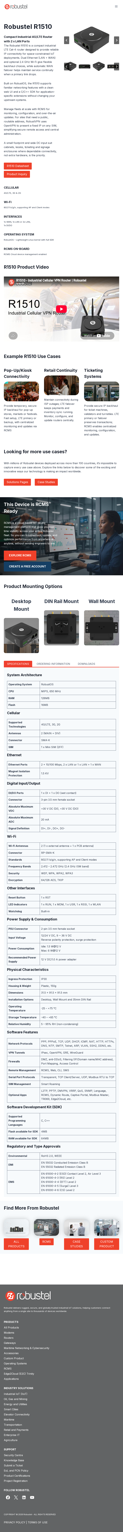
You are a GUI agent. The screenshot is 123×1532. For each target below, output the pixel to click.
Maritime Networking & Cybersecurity (26, 1348)
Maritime (9, 1419)
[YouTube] (32, 1497)
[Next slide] (116, 40)
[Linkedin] (24, 1497)
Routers (8, 1337)
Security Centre (13, 1455)
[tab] (18, 664)
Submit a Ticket (13, 1465)
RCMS (8, 1368)
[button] (70, 66)
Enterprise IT (12, 1435)
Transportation (13, 1424)
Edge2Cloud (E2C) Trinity (19, 1373)
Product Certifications (17, 1475)
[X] (16, 1497)
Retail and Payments (16, 1429)
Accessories (11, 1353)
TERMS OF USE (38, 1522)
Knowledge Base (14, 1460)
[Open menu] (116, 6)
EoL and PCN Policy (16, 1470)
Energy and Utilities (15, 1404)
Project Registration (16, 1480)
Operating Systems (15, 1363)
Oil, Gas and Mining (15, 1399)
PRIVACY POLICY (14, 1522)
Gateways (10, 1343)
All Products (11, 1327)
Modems (9, 1332)
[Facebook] (8, 1497)
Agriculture (10, 1440)
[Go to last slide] (66, 40)
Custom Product (14, 1358)
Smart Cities (11, 1409)
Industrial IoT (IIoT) (15, 1394)
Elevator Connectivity (17, 1414)
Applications (11, 1378)
